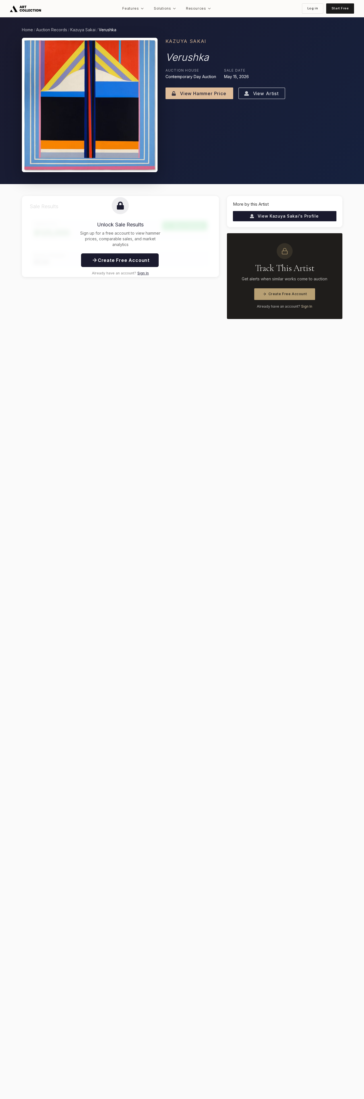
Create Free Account (287, 294)
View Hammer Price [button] (202, 93)
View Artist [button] (265, 93)
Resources (196, 8)
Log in (312, 8)
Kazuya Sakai (83, 30)
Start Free (340, 8)
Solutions (162, 8)
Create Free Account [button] (123, 260)
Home (27, 30)
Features (130, 8)
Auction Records (51, 30)
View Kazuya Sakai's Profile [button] (287, 216)
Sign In (143, 273)
